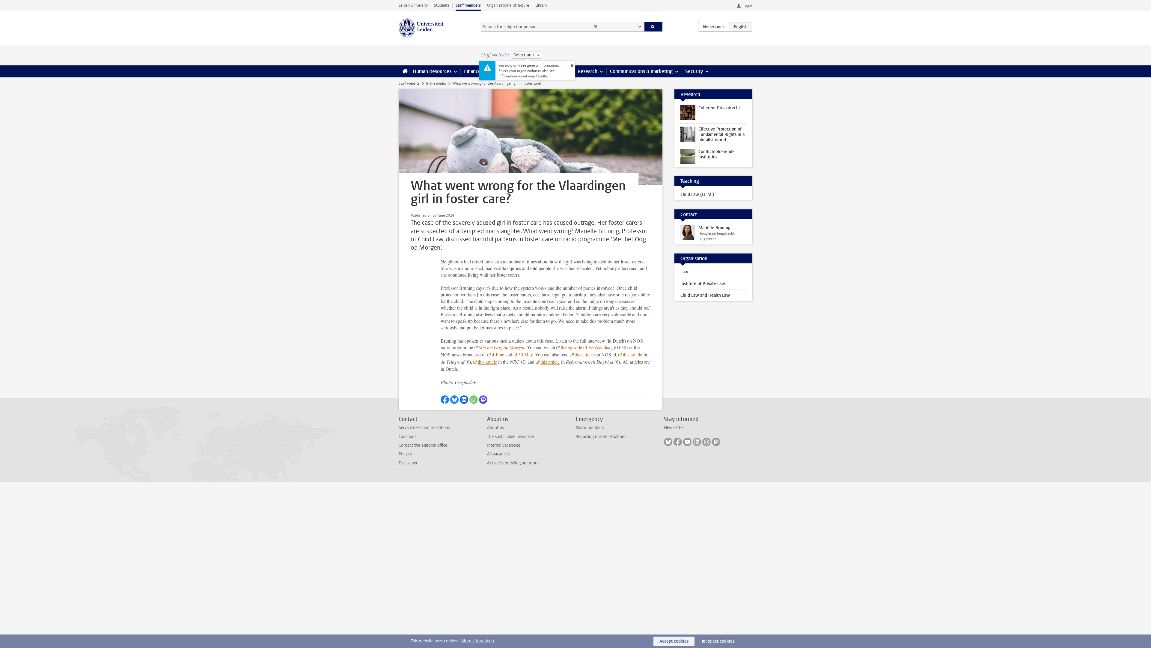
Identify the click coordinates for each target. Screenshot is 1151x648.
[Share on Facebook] (445, 399)
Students (441, 5)
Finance (472, 71)
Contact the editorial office (423, 445)
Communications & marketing (641, 71)
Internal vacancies (503, 445)
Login (747, 6)
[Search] (653, 27)
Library (541, 5)
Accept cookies (674, 641)
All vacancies (498, 454)
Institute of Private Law (702, 283)
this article (585, 354)
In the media (436, 83)
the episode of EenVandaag (587, 347)
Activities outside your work (513, 463)
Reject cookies (720, 641)
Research (587, 71)
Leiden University (413, 5)
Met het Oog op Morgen (501, 347)
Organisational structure (508, 5)
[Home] (404, 71)
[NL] (713, 27)
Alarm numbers (590, 427)
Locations (407, 437)
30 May (525, 354)
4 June (498, 354)
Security (694, 71)
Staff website (409, 83)
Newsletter (674, 427)
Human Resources (432, 71)
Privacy (405, 454)
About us (495, 427)
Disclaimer (408, 463)
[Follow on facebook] (678, 442)
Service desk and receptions (424, 427)
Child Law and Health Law (705, 295)
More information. (478, 641)
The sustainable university (510, 437)
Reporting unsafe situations (601, 437)
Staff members (468, 5)
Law (684, 272)
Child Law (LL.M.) (697, 194)
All (596, 26)
